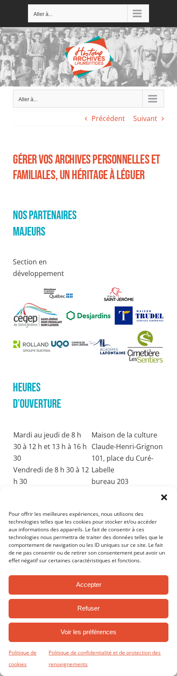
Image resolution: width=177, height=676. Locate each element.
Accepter (88, 584)
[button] (164, 497)
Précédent (108, 118)
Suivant (145, 118)
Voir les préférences (88, 632)
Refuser (88, 608)
